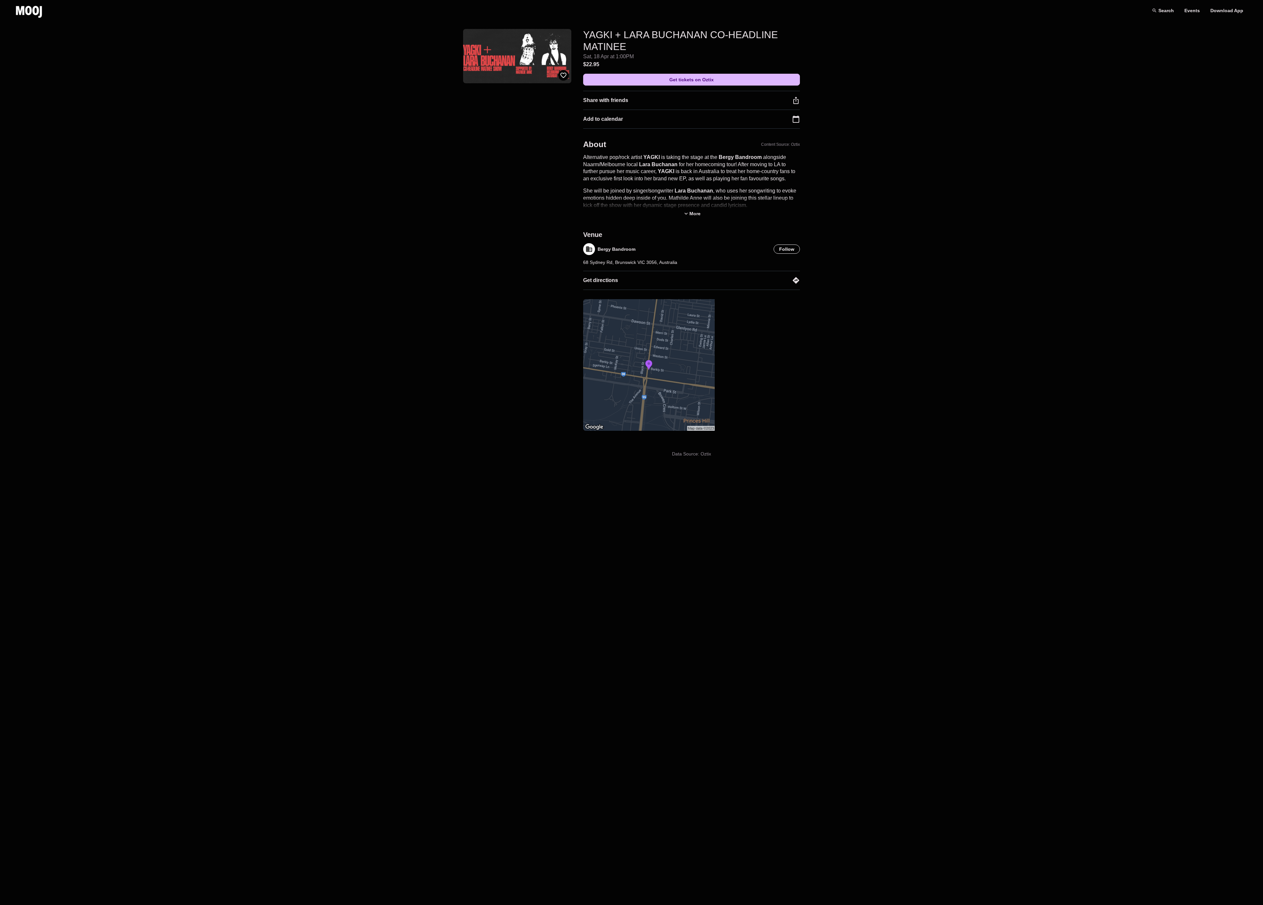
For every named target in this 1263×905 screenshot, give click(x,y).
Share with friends (605, 100)
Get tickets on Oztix (691, 79)
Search (1166, 10)
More (695, 213)
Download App (1226, 10)
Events (1192, 10)
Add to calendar (603, 119)
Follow (786, 249)
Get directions (600, 280)
